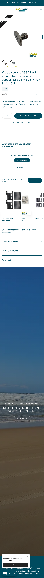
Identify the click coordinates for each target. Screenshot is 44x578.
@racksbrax (22, 418)
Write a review (22, 160)
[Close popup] (28, 556)
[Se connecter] (37, 10)
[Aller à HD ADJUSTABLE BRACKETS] (17, 201)
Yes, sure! (16, 565)
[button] (3, 10)
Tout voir (34, 180)
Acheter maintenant (22, 122)
